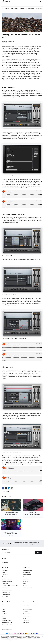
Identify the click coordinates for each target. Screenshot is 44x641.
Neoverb (4, 618)
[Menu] (40, 1)
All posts (7, 8)
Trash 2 (3, 73)
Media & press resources (7, 579)
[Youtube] (7, 562)
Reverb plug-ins (5, 627)
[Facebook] (3, 562)
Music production (11, 41)
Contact (3, 572)
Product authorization (27, 570)
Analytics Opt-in (5, 596)
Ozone (3, 607)
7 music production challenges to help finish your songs (11, 513)
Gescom (11, 133)
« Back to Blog (6, 491)
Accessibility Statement (7, 590)
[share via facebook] (3, 488)
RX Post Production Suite (7, 624)
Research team (5, 576)
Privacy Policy (8, 639)
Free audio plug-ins (27, 574)
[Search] (32, 1)
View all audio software (7, 629)
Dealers (24, 585)
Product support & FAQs (28, 587)
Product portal (26, 579)
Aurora (3, 616)
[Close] (42, 636)
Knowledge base (26, 572)
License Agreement (6, 587)
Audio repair (31, 8)
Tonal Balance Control (6, 620)
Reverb (24, 618)
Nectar (3, 611)
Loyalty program (26, 581)
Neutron (4, 609)
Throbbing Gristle (6, 50)
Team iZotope (4, 41)
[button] (2, 8)
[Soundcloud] (9, 562)
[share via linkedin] (9, 488)
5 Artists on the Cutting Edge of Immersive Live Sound (11, 533)
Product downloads (27, 576)
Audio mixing (23, 8)
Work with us (5, 574)
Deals (24, 583)
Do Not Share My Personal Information (10, 585)
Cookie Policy (14, 639)
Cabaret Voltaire (36, 220)
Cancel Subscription (6, 594)
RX (2, 604)
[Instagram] (5, 562)
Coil (18, 90)
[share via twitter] (6, 488)
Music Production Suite (7, 622)
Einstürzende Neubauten (17, 53)
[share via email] (12, 488)
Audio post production (27, 609)
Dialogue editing (26, 613)
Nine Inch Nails (23, 50)
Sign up (38, 552)
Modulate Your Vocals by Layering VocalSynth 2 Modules (32, 513)
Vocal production (26, 620)
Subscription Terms (6, 592)
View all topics (26, 622)
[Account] (35, 1)
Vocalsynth (4, 613)
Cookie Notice (5, 583)
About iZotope (5, 570)
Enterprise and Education (7, 581)
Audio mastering (14, 8)
